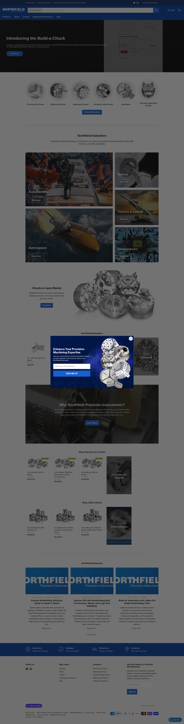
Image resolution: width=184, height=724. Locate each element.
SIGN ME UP (72, 373)
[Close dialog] (131, 338)
